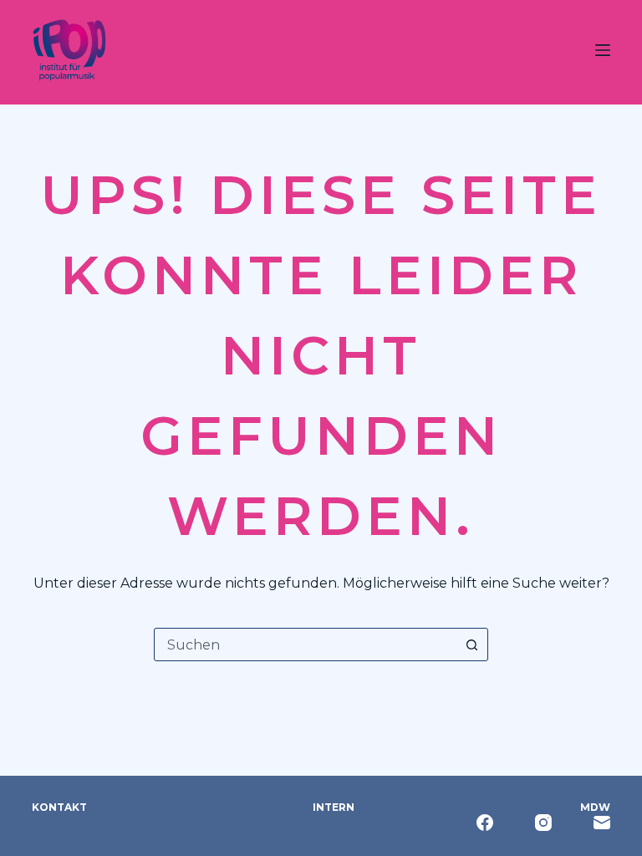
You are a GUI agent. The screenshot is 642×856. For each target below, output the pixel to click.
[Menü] (602, 50)
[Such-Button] (471, 644)
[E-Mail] (602, 822)
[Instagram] (543, 822)
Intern (333, 807)
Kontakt (59, 807)
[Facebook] (484, 822)
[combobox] (305, 644)
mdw (595, 807)
